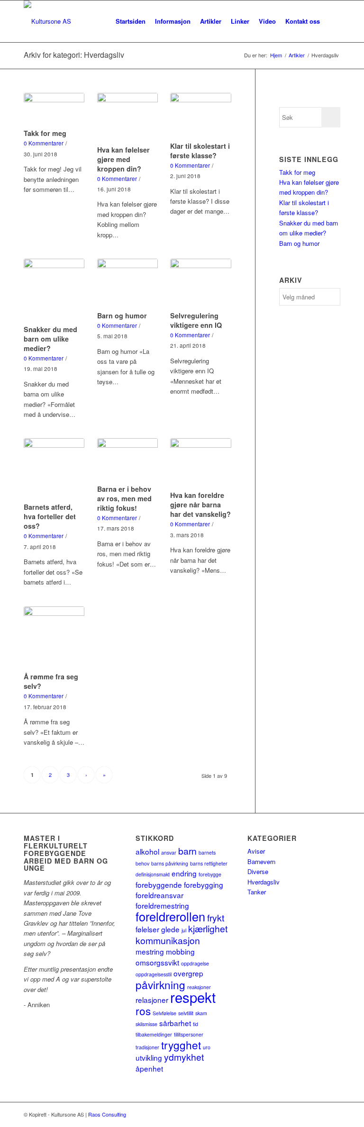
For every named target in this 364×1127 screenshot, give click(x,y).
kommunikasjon (168, 940)
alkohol (147, 851)
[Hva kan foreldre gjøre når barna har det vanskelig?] (200, 462)
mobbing (180, 951)
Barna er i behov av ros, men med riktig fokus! (124, 498)
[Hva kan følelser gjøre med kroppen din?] (127, 117)
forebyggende (159, 884)
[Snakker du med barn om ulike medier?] (54, 290)
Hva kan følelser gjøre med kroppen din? (123, 159)
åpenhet (149, 1068)
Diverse (257, 871)
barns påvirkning (169, 863)
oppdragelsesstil (154, 974)
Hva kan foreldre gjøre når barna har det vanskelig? (200, 504)
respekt (193, 997)
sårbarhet (175, 1023)
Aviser (256, 851)
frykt (215, 917)
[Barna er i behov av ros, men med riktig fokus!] (127, 459)
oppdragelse (195, 963)
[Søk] (332, 21)
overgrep (188, 973)
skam (201, 1013)
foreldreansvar (159, 895)
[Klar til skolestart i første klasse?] (200, 115)
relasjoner (152, 999)
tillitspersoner (188, 1034)
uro (206, 1047)
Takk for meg (45, 133)
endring (184, 873)
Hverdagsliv (263, 881)
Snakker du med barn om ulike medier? (50, 339)
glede (170, 929)
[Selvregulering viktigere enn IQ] (200, 283)
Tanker (256, 891)
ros (143, 1010)
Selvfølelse (164, 1013)
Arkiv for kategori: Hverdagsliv (74, 54)
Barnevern (261, 861)
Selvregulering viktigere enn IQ (196, 320)
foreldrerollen (170, 916)
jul (184, 930)
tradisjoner (147, 1047)
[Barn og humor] (127, 283)
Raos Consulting (107, 1114)
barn (187, 850)
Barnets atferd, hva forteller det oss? (50, 516)
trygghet (181, 1044)
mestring (150, 951)
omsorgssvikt (157, 962)
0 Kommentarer (44, 143)
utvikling (149, 1057)
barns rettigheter (209, 863)
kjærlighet (208, 928)
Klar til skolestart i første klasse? (200, 150)
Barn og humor (122, 315)
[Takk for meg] (54, 109)
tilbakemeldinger (154, 1034)
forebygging (203, 884)
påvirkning (160, 984)
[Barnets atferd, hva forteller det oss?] (54, 468)
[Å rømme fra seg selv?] (54, 637)
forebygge (210, 874)
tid (195, 1024)
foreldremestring (162, 905)
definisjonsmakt (153, 874)
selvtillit (185, 1013)
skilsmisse (146, 1024)
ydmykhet (184, 1057)
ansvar (168, 852)
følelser (147, 929)
